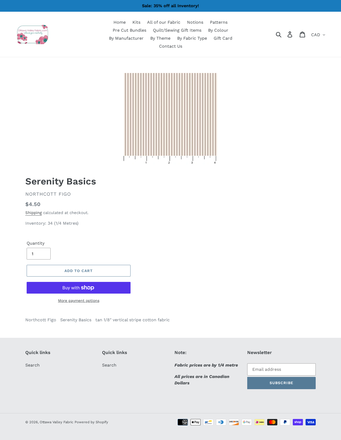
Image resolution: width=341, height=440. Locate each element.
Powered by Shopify (91, 422)
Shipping (33, 212)
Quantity (35, 243)
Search (32, 365)
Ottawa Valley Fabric (56, 422)
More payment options (78, 300)
